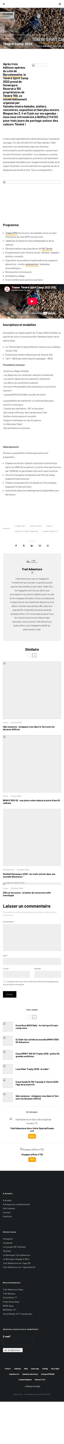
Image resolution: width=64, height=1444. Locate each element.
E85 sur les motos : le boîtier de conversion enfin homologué (27, 894)
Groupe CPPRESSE (43, 1394)
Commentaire (8, 922)
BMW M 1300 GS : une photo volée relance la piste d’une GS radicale (31, 801)
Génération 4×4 (14, 1374)
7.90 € (32, 1159)
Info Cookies (9, 1208)
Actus (5, 35)
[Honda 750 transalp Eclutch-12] (8, 1083)
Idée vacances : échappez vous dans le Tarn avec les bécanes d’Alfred (29, 728)
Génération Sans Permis (30, 1374)
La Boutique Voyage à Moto (16, 1259)
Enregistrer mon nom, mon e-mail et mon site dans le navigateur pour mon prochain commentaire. (30, 982)
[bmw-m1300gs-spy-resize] (32, 763)
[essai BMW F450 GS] (8, 1055)
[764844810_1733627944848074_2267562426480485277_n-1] (8, 1041)
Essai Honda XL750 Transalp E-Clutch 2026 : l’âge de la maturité (37, 1083)
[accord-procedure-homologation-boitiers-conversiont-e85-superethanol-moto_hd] (32, 883)
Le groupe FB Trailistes (14, 1247)
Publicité (7, 1216)
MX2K (26, 1369)
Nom (5, 956)
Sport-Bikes (55, 1369)
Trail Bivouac (9, 1293)
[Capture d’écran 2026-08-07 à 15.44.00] (32, 690)
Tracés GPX (11, 233)
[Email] (40, 546)
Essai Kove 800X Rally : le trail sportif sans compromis (37, 1026)
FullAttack (17, 1369)
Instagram (8, 1239)
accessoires (32, 264)
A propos (7, 1200)
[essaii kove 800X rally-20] (8, 1026)
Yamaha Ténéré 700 (50, 531)
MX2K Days (8, 1306)
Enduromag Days (11, 1302)
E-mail (6, 968)
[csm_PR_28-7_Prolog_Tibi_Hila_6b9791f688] (32, 837)
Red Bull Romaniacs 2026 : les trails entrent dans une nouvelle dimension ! (29, 875)
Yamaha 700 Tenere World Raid (27, 531)
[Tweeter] (24, 546)
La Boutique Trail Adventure (16, 1255)
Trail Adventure (10, 31)
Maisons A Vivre (40, 1379)
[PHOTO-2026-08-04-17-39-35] (8, 1069)
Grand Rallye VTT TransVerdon (17, 1314)
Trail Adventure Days (13, 1289)
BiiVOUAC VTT (10, 1310)
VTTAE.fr (8, 1369)
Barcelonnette (12, 74)
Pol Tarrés (47, 248)
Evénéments (8, 870)
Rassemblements (40, 35)
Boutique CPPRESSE (48, 1374)
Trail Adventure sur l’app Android (19, 1267)
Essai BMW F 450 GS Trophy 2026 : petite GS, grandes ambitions (38, 1055)
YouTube (7, 1251)
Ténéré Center (36, 526)
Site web (37, 968)
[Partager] (16, 546)
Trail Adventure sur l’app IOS (17, 1263)
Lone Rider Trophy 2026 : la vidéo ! (32, 1069)
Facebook (8, 1243)
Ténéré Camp (20, 526)
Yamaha (49, 526)
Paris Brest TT (10, 1297)
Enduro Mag (35, 1369)
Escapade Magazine (25, 1379)
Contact (7, 1212)
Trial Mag (45, 1369)
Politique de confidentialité (16, 1204)
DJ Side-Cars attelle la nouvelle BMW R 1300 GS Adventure (37, 1040)
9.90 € (32, 1136)
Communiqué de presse (20, 35)
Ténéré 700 (10, 95)
